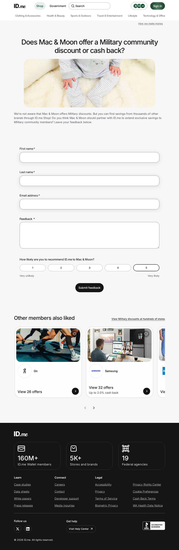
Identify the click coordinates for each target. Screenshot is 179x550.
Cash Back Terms (144, 498)
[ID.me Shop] (22, 6)
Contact (60, 491)
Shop (39, 6)
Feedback (27, 219)
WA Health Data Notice (148, 505)
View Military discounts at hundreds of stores (138, 318)
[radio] (33, 267)
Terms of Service (106, 498)
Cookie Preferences (145, 491)
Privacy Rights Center (147, 484)
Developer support (67, 498)
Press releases (23, 505)
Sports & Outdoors (81, 15)
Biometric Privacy (106, 505)
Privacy (100, 491)
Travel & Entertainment (109, 15)
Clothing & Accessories (28, 15)
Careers (60, 484)
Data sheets (21, 491)
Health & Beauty (56, 15)
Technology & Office (154, 15)
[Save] (74, 333)
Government (58, 6)
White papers (22, 498)
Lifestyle (132, 15)
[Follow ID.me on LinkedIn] (27, 529)
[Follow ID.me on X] (17, 529)
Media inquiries (64, 505)
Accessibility (103, 484)
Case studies (22, 484)
